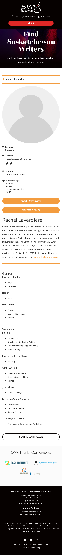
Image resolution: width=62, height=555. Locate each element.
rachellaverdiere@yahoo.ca (18, 159)
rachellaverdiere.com (15, 174)
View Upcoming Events (31, 201)
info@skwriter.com (36, 503)
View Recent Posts (31, 210)
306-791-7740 (24, 503)
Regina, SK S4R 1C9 (30, 500)
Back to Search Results (31, 437)
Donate (16, 16)
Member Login (30, 16)
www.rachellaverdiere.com (46, 256)
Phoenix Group (34, 548)
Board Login (45, 16)
